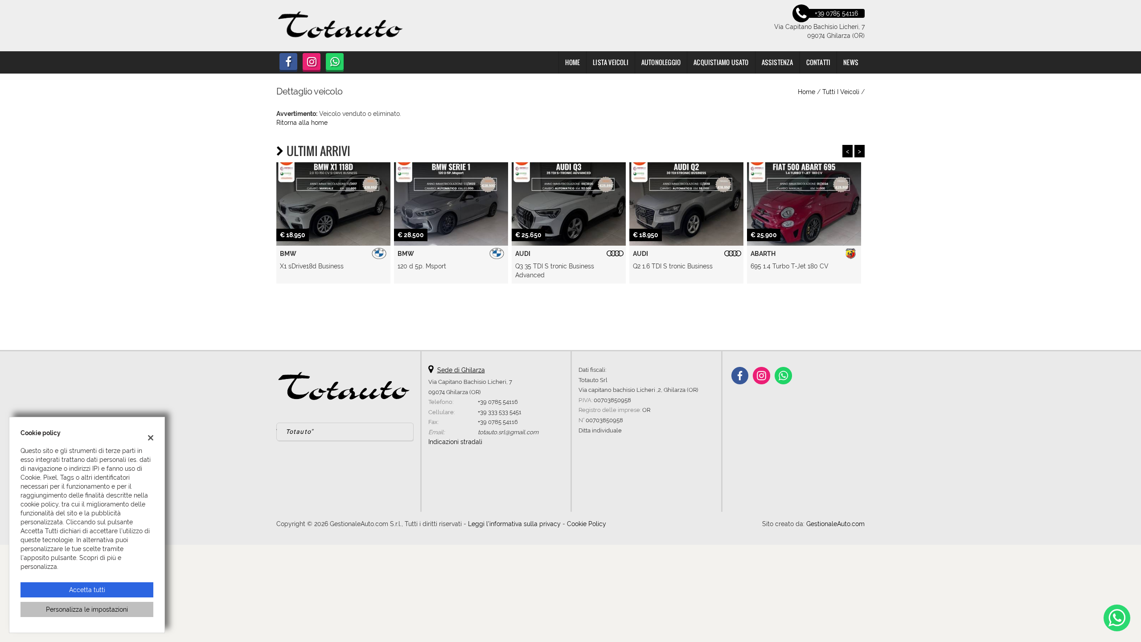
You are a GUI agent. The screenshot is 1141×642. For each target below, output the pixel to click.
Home (572, 62)
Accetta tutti (87, 589)
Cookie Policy (586, 523)
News (850, 62)
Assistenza (777, 62)
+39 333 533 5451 (499, 412)
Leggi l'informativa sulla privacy (514, 523)
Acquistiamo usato (721, 62)
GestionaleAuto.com (835, 523)
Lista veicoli (610, 62)
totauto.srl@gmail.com (508, 432)
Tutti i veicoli (840, 91)
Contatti (818, 62)
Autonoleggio (661, 62)
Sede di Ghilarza (461, 370)
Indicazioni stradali (455, 441)
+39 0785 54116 (498, 401)
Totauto (298, 431)
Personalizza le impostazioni (87, 609)
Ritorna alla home (302, 122)
